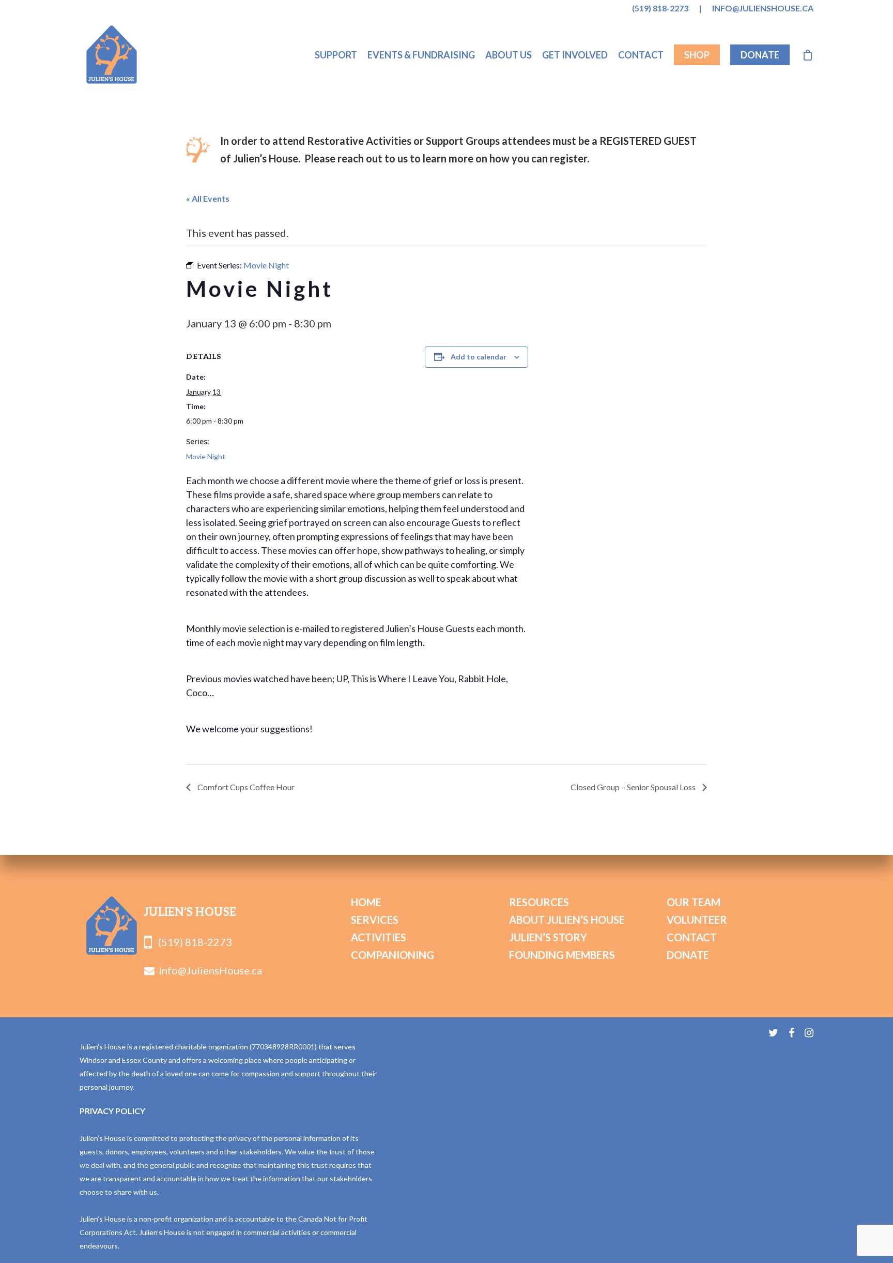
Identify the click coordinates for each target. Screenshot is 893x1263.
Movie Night (205, 456)
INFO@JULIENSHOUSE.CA (762, 8)
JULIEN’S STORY (548, 937)
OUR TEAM (693, 902)
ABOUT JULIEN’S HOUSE (567, 919)
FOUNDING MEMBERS (562, 955)
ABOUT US (508, 54)
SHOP (697, 54)
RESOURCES (539, 902)
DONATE (760, 54)
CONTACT (641, 54)
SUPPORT (336, 54)
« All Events (207, 198)
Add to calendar (478, 356)
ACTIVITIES (378, 937)
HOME (366, 902)
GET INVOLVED (575, 54)
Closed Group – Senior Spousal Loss (634, 787)
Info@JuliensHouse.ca (210, 970)
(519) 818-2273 (660, 8)
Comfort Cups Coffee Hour (245, 787)
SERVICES (374, 919)
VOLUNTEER (697, 919)
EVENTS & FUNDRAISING (421, 54)
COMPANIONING (392, 955)
